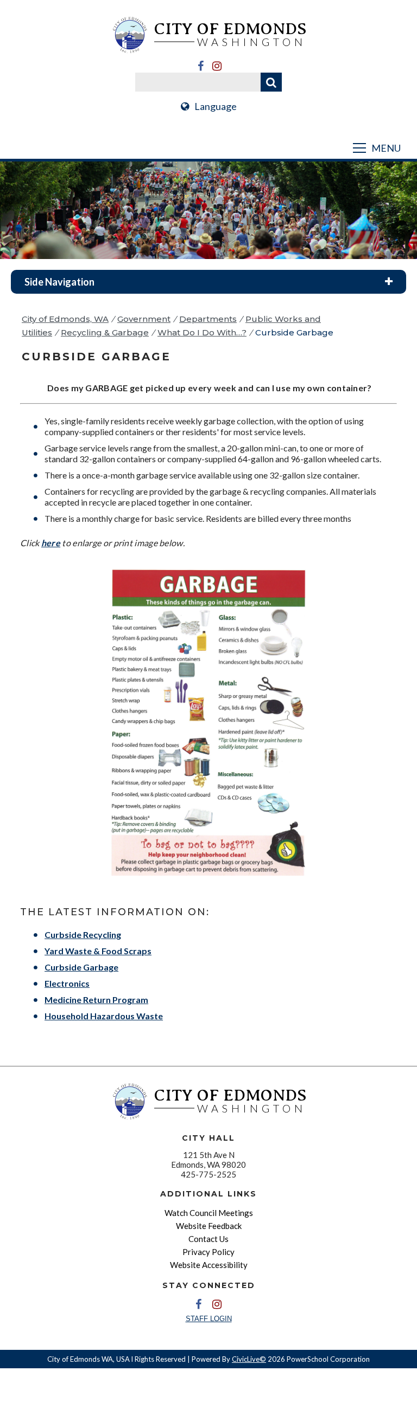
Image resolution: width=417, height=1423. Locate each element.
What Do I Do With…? (202, 332)
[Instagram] (216, 66)
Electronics (67, 983)
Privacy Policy (208, 1252)
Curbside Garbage (81, 967)
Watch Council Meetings (209, 1213)
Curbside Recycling (83, 934)
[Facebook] (200, 66)
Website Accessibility (209, 1265)
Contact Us (208, 1239)
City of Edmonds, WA (65, 319)
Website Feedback (209, 1226)
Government (143, 319)
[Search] (271, 82)
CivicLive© (249, 1359)
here (50, 543)
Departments (208, 319)
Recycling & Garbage (105, 332)
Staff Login (209, 1319)
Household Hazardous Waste (104, 1016)
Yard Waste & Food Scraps (98, 951)
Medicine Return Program (96, 999)
